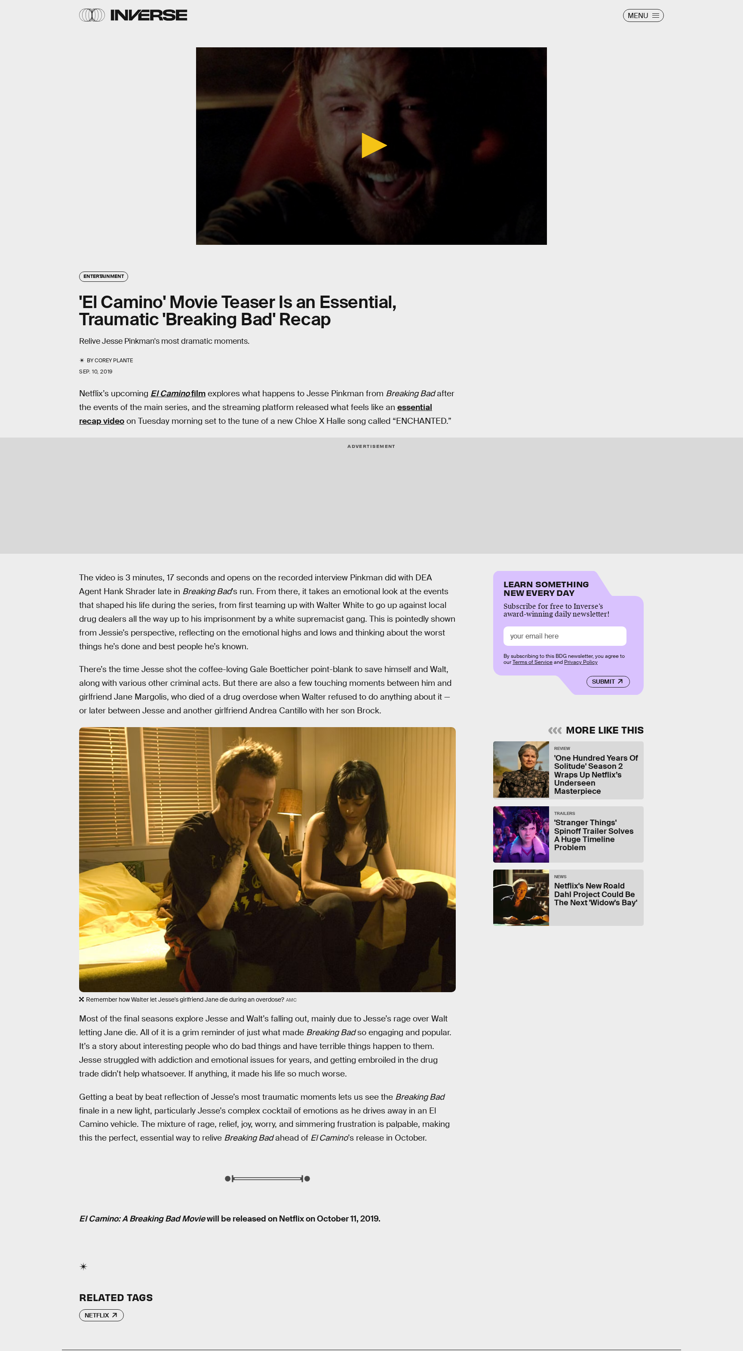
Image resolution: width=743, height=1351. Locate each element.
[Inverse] (149, 15)
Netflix (97, 1315)
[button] (371, 145)
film (178, 393)
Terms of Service (533, 662)
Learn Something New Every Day (546, 587)
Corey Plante (114, 360)
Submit (603, 681)
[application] (371, 146)
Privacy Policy (581, 662)
